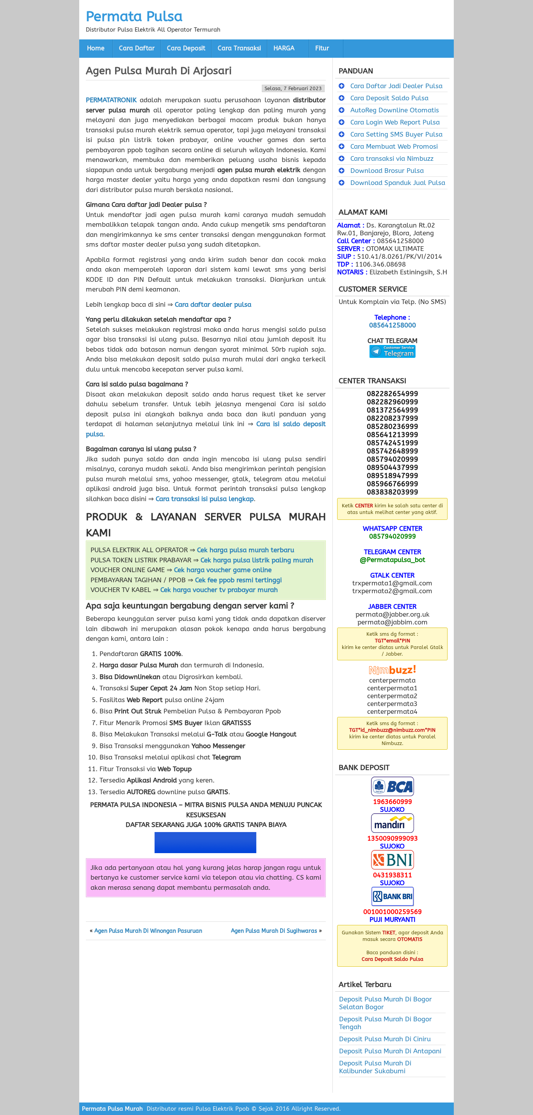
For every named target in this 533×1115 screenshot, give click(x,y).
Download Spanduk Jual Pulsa (397, 183)
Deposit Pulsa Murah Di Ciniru (385, 1039)
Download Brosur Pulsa (387, 170)
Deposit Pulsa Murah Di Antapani (390, 1051)
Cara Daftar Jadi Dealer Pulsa (396, 86)
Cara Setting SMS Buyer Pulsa (396, 134)
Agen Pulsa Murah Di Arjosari (159, 70)
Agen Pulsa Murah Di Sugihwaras (274, 931)
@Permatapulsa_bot (392, 560)
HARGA (284, 48)
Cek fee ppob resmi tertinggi (238, 580)
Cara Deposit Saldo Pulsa (389, 98)
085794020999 (392, 536)
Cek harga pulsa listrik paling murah (257, 560)
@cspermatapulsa (392, 364)
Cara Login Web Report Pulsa (395, 122)
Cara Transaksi (239, 48)
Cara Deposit (186, 48)
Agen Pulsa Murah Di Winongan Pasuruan (148, 931)
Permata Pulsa (134, 16)
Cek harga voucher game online (223, 570)
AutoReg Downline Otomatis (394, 110)
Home (96, 48)
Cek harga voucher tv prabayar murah (219, 590)
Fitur (322, 48)
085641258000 (392, 325)
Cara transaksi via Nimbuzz (392, 158)
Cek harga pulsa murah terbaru (245, 550)
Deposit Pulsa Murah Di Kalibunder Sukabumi (375, 1067)
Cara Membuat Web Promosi (394, 146)
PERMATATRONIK (111, 100)
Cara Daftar (137, 48)
